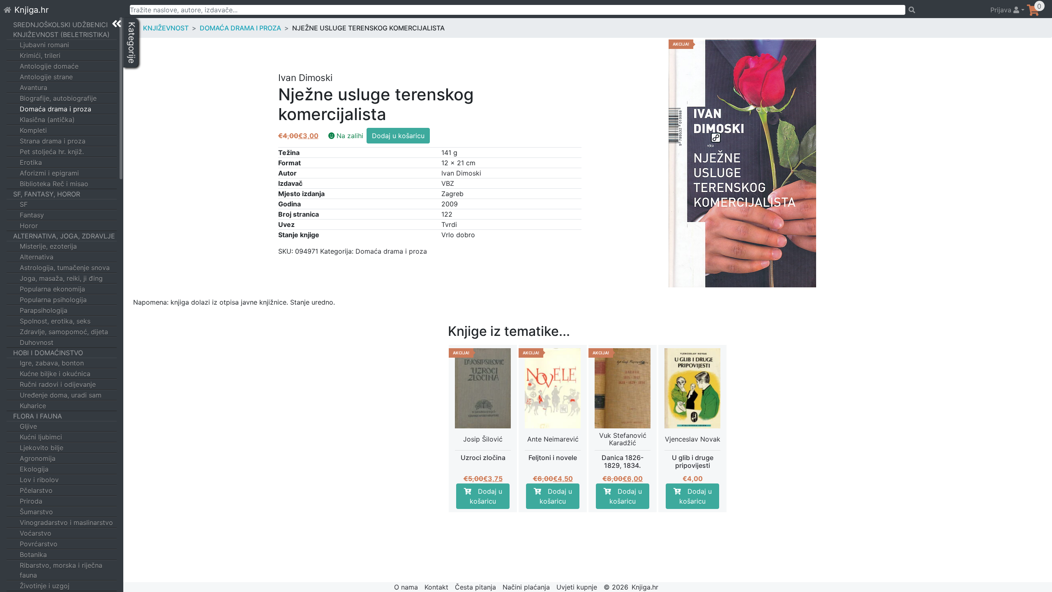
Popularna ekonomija (52, 289)
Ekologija (34, 469)
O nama (406, 587)
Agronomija (37, 458)
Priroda (31, 501)
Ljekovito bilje (41, 448)
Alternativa (36, 257)
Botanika (33, 554)
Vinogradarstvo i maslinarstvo (66, 522)
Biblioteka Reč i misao (54, 184)
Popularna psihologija (53, 300)
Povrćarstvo (39, 544)
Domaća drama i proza (55, 109)
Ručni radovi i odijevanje (58, 384)
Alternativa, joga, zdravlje (64, 236)
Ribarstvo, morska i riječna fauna (61, 570)
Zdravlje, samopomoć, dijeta (64, 332)
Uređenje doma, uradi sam (61, 395)
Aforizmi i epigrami (49, 173)
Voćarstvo (35, 533)
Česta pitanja (475, 587)
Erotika (31, 162)
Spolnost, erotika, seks (55, 321)
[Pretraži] (944, 10)
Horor (29, 226)
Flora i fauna (37, 416)
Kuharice (33, 406)
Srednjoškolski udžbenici (60, 25)
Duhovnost (36, 342)
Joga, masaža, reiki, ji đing (61, 278)
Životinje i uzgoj (44, 586)
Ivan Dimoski (461, 173)
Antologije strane (46, 77)
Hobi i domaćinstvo (48, 353)
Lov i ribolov (39, 480)
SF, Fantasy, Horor (46, 194)
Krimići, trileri (40, 55)
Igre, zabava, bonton (52, 363)
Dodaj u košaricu (398, 136)
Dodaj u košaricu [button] (486, 496)
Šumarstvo (36, 512)
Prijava (1001, 10)
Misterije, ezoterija (48, 246)
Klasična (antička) (47, 120)
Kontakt (436, 587)
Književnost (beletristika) (61, 34)
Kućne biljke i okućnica (55, 374)
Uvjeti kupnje (576, 587)
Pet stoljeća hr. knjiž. (52, 152)
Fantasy (32, 215)
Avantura (33, 87)
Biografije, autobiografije (58, 98)
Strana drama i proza (52, 141)
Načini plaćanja (526, 587)
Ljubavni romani (44, 45)
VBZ (447, 183)
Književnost (166, 28)
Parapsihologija (43, 310)
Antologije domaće (49, 66)
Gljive (28, 426)
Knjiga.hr (31, 10)
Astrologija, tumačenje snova (65, 268)
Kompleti (33, 130)
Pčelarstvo (36, 490)
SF (24, 204)
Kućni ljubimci (41, 437)
